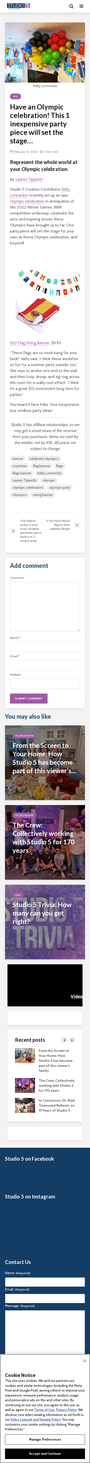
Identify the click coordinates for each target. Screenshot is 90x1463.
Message (20, 1305)
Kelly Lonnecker (49, 473)
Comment (17, 577)
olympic (49, 480)
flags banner (21, 473)
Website (15, 674)
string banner (43, 494)
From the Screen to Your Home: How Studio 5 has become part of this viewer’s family (55, 1060)
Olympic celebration (27, 201)
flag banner (41, 466)
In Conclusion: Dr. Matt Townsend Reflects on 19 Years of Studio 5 (57, 1105)
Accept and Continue (45, 1454)
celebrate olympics (44, 458)
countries (19, 466)
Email (15, 656)
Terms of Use (44, 1410)
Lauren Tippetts (29, 179)
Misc (15, 96)
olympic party (59, 487)
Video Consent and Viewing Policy (35, 1419)
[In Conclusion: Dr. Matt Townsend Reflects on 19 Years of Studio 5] (25, 1105)
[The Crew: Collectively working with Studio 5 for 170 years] (45, 842)
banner (17, 458)
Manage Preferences (45, 1439)
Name (15, 637)
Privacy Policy (66, 1410)
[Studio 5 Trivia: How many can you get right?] (45, 921)
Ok (84, 1360)
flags (59, 466)
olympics (19, 494)
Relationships (24, 735)
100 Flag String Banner (30, 342)
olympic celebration (27, 487)
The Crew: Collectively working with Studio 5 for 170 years (56, 1085)
